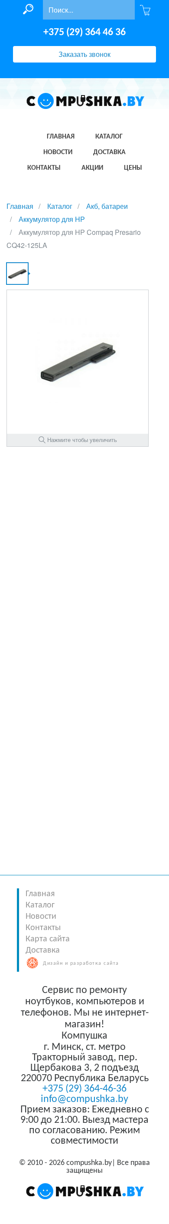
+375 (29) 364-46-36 (84, 1089)
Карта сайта (48, 939)
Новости (41, 916)
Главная (40, 894)
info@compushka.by (84, 1099)
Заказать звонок (84, 54)
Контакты (43, 928)
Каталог (40, 905)
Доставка (43, 950)
